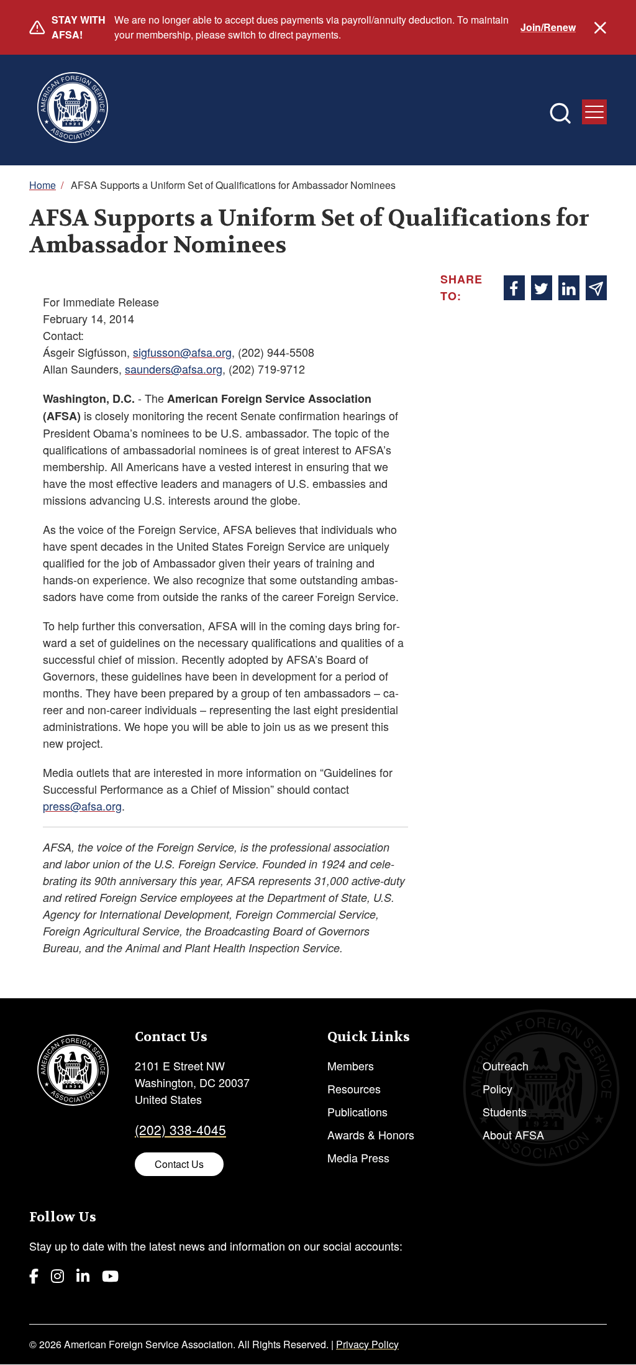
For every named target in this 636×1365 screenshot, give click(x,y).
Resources (354, 1088)
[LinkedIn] (82, 1275)
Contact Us (179, 1164)
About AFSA (513, 1134)
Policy (497, 1088)
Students (505, 1111)
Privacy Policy (367, 1344)
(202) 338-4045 (180, 1129)
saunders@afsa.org (173, 369)
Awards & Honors (370, 1134)
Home (42, 185)
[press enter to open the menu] (594, 111)
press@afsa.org (82, 805)
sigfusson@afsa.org (182, 352)
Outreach (506, 1065)
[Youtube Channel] (110, 1275)
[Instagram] (57, 1275)
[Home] (72, 110)
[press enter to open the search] (560, 113)
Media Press (358, 1157)
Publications (357, 1111)
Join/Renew (548, 27)
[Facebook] (34, 1275)
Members (350, 1065)
